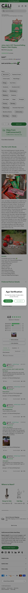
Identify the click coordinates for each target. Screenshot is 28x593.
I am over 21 (8, 301)
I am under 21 (19, 301)
